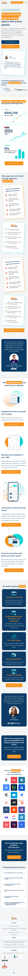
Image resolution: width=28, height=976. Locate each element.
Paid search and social (14, 926)
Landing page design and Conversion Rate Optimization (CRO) (14, 929)
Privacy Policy (22, 953)
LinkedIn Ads (14, 934)
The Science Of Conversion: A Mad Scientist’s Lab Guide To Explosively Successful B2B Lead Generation (14, 942)
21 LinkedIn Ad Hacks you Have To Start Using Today (14, 947)
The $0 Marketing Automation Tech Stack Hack (14, 944)
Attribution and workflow (14, 932)
